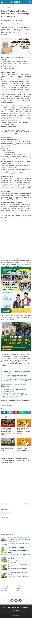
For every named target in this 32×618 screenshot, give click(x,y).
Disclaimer (25, 607)
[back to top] (28, 614)
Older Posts (27, 504)
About (4, 607)
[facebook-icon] (12, 600)
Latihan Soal (5, 588)
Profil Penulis (16, 610)
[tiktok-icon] (20, 600)
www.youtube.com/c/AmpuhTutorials (13, 393)
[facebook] (4, 412)
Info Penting (5, 586)
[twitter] (10, 412)
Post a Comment (19, 20)
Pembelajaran (5, 590)
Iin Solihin (16, 2)
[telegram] (28, 412)
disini (4, 217)
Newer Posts (5, 504)
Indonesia (9, 405)
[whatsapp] (22, 412)
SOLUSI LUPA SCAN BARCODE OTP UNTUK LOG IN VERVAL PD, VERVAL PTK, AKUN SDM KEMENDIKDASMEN (19, 539)
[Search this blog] (30, 2)
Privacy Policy (18, 607)
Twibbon (19, 590)
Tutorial (19, 588)
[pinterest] (16, 412)
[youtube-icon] (16, 600)
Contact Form (10, 607)
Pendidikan (20, 586)
